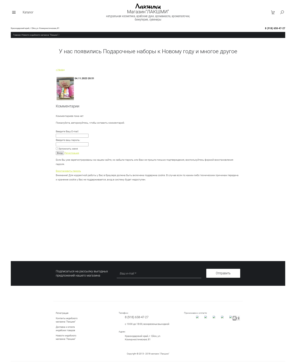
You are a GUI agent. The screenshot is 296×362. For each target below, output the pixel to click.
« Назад (60, 69)
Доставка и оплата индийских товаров (65, 328)
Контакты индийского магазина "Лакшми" (67, 320)
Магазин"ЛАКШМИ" (148, 11)
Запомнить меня (68, 148)
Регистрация (71, 153)
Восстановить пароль (68, 170)
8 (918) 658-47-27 (275, 28)
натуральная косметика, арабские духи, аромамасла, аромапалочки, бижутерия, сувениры (148, 17)
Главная (17, 35)
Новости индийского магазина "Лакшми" (40, 35)
